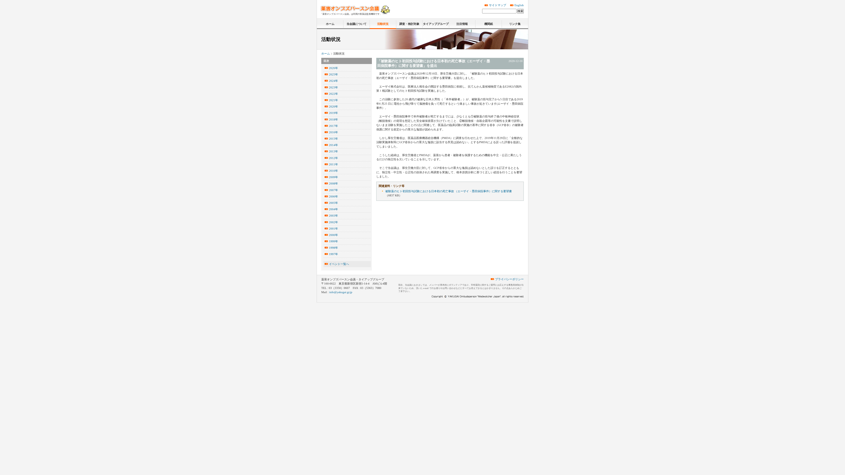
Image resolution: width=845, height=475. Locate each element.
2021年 (333, 100)
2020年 (333, 106)
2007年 (333, 190)
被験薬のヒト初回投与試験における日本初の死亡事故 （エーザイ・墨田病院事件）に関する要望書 (448, 191)
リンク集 (515, 24)
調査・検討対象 (409, 24)
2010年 (333, 170)
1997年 (333, 254)
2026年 (333, 68)
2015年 (333, 138)
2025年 (333, 74)
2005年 (333, 203)
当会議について (357, 24)
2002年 (333, 222)
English (519, 5)
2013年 (333, 151)
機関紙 (488, 24)
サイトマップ (497, 5)
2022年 (333, 93)
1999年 (333, 241)
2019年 (333, 113)
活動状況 (383, 24)
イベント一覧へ (339, 264)
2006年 (333, 196)
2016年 (333, 132)
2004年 (333, 209)
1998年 (333, 247)
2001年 (333, 228)
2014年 (333, 145)
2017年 (333, 126)
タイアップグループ (436, 24)
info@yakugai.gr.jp (340, 292)
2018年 (333, 119)
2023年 (333, 87)
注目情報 (462, 24)
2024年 (333, 80)
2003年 (333, 215)
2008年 (333, 183)
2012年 (333, 158)
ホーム (330, 24)
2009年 (333, 177)
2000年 (333, 235)
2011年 (333, 164)
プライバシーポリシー (509, 279)
